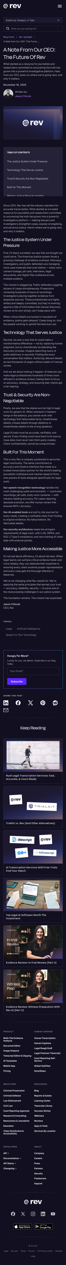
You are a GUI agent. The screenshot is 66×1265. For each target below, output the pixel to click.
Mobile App (9, 1066)
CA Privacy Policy (45, 1251)
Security (38, 1173)
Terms (23, 1251)
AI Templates (10, 1061)
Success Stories (42, 1111)
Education (8, 1126)
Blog (36, 1090)
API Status (9, 1163)
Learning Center (42, 1101)
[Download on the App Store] (22, 1226)
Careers (38, 1158)
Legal (6, 1251)
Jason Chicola (23, 96)
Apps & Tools (41, 1126)
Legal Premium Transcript (47, 1053)
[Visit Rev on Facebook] (13, 1214)
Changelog (10, 1168)
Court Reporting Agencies (16, 1111)
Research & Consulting (14, 1116)
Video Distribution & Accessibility (13, 1132)
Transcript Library (43, 1106)
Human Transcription (44, 1038)
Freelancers (40, 1178)
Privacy (31, 1251)
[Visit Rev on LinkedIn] (43, 1214)
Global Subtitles (42, 1066)
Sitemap (58, 1251)
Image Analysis (11, 1050)
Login (33, 1256)
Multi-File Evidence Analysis (13, 1039)
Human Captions (42, 1043)
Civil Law (8, 1106)
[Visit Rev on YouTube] (53, 1214)
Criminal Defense (12, 1095)
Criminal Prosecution (14, 1090)
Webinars (39, 1116)
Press (37, 1163)
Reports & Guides (43, 1095)
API (6, 1153)
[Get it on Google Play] (43, 1226)
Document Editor (11, 1046)
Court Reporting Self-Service (45, 1059)
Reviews (38, 1121)
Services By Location (44, 1131)
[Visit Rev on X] (23, 1214)
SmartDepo (40, 1071)
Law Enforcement (12, 1101)
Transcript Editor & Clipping (17, 1056)
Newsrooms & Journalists (16, 1121)
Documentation (12, 1158)
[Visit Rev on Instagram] (33, 1214)
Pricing (7, 1071)
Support (38, 1183)
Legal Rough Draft (43, 1048)
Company (39, 1153)
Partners (38, 1168)
